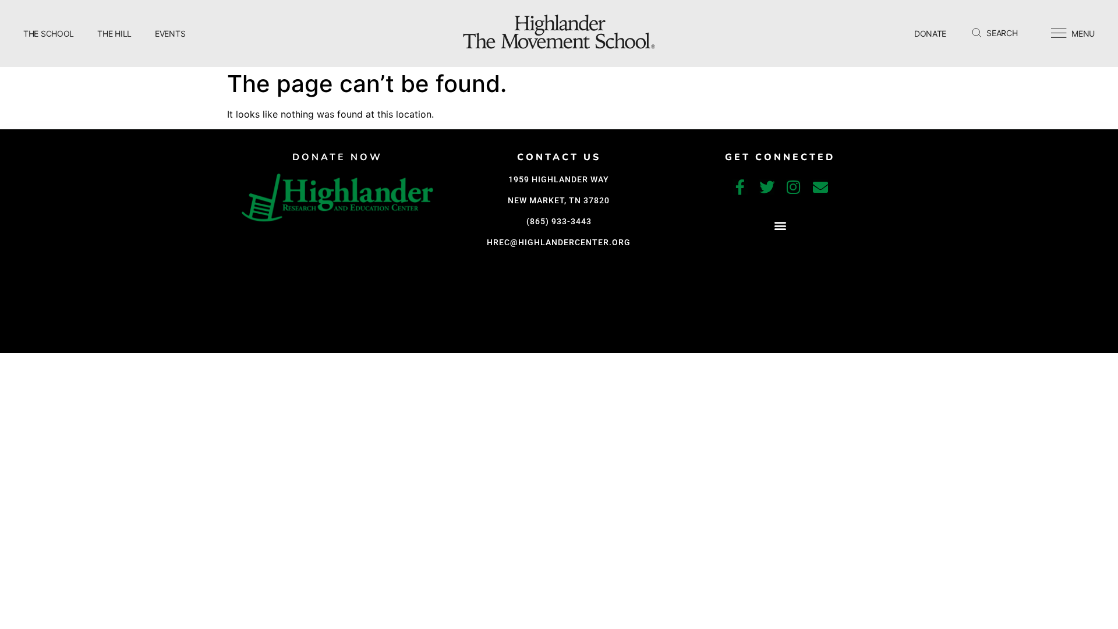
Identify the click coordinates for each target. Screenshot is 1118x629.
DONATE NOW (337, 157)
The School (48, 33)
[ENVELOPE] (820, 187)
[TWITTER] (766, 187)
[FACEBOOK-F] (740, 187)
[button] (780, 225)
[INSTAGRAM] (793, 187)
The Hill (114, 33)
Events (170, 33)
